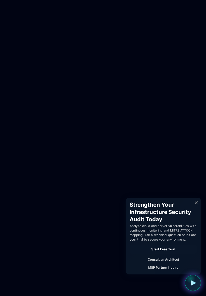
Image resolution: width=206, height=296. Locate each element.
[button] (193, 283)
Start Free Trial (163, 249)
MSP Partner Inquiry (163, 267)
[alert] (163, 236)
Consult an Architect (163, 259)
